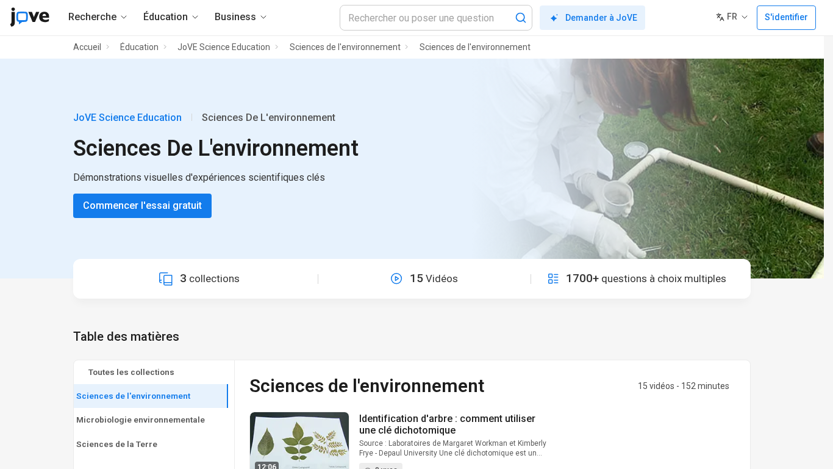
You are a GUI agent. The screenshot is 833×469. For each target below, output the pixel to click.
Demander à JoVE (601, 18)
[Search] (521, 18)
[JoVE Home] (29, 17)
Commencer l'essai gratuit (142, 205)
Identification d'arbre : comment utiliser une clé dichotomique (447, 424)
